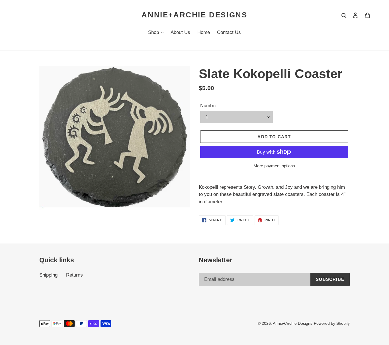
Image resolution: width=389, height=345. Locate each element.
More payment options (274, 165)
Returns (74, 275)
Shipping (48, 275)
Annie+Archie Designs (194, 15)
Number (208, 105)
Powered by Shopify (332, 323)
